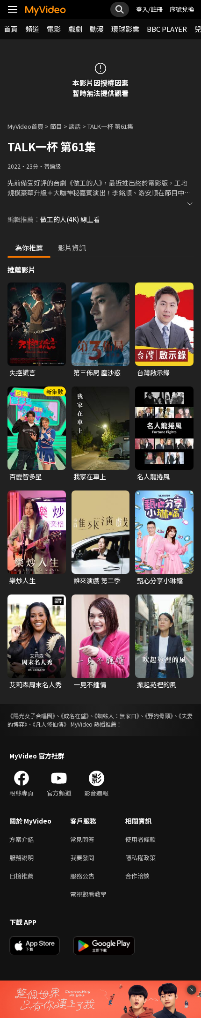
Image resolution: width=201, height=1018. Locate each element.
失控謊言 (22, 372)
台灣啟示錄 (153, 372)
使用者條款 (140, 839)
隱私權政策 (140, 857)
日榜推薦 (21, 875)
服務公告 (82, 875)
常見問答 (82, 839)
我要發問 (82, 857)
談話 (75, 126)
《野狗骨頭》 (159, 716)
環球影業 (125, 29)
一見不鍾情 (89, 684)
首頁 (11, 29)
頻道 (32, 29)
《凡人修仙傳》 (51, 724)
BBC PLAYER (167, 29)
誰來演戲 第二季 (97, 580)
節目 (56, 126)
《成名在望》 (75, 716)
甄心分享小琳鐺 (160, 580)
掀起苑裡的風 (156, 684)
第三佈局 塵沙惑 (97, 372)
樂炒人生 (22, 580)
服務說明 (21, 857)
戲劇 (75, 29)
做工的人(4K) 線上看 (70, 219)
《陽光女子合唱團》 (31, 716)
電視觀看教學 (88, 894)
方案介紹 (21, 839)
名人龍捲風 (153, 476)
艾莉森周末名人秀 (35, 684)
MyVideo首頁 (25, 126)
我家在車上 (89, 476)
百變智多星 (25, 476)
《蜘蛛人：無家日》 (116, 716)
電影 (54, 29)
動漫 (97, 29)
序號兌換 (182, 9)
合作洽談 (137, 875)
